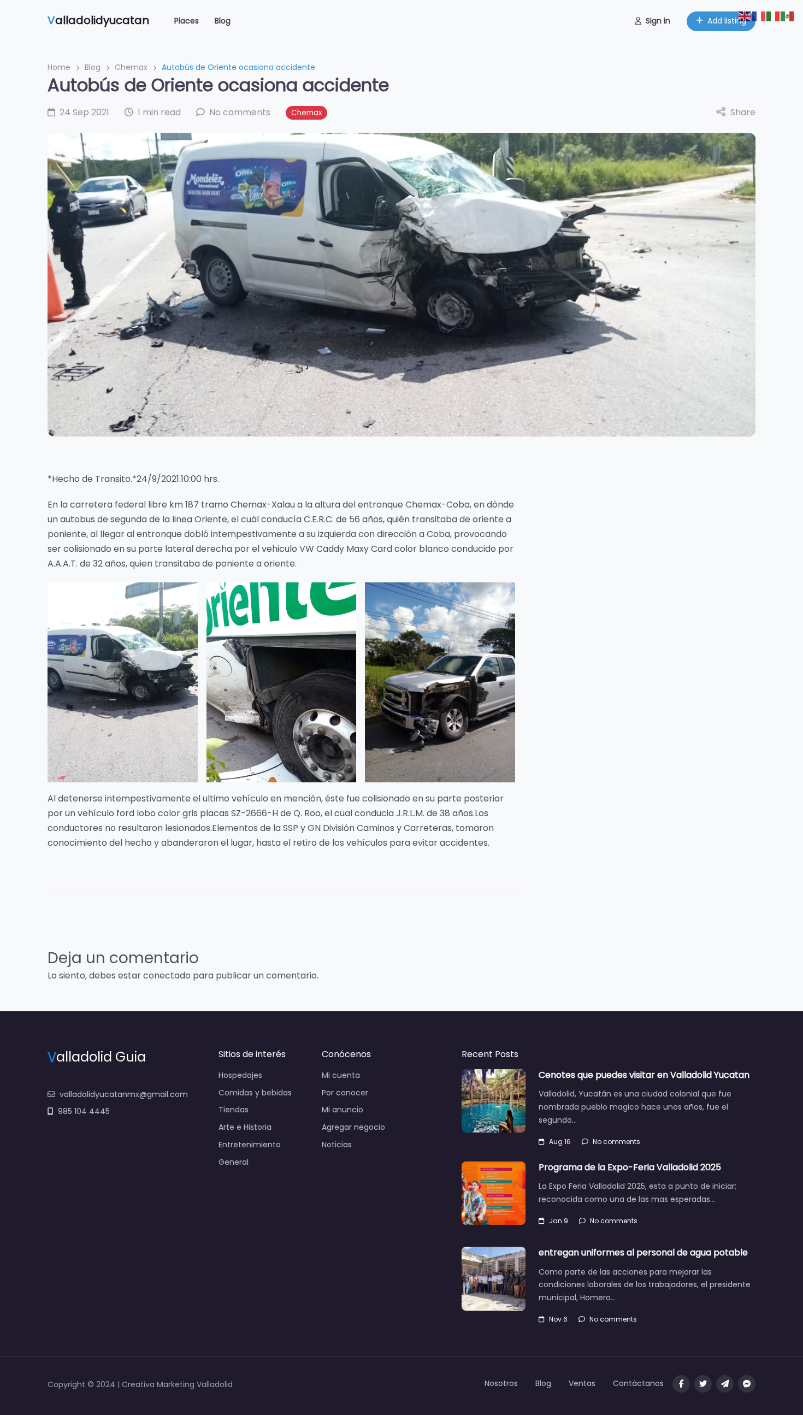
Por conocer (345, 1092)
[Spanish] (788, 15)
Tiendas (234, 1109)
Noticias (337, 1144)
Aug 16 (560, 1141)
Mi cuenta (341, 1075)
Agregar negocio (353, 1127)
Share (742, 112)
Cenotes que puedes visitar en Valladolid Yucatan (644, 1075)
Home (59, 67)
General (234, 1162)
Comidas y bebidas (255, 1092)
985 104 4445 (84, 1111)
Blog (223, 20)
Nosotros (501, 1383)
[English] (745, 15)
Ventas (582, 1383)
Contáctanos (638, 1383)
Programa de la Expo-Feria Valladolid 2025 (630, 1167)
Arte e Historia (245, 1127)
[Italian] (773, 15)
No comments (616, 1141)
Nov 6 (558, 1319)
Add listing (726, 20)
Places (186, 20)
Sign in (658, 20)
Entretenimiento (250, 1144)
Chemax (131, 67)
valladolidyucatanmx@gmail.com (124, 1094)
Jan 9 (558, 1220)
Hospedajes (240, 1075)
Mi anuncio (342, 1109)
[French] (759, 15)
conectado (167, 975)
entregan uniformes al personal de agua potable (643, 1252)
